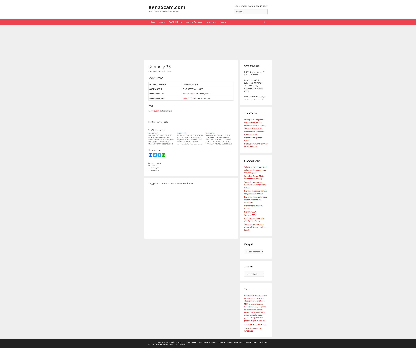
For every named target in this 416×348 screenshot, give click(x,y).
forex (250, 304)
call (245, 298)
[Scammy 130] (191, 138)
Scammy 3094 (250, 215)
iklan (252, 307)
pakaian (246, 318)
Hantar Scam (211, 22)
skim (251, 328)
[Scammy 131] (220, 138)
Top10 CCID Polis (175, 22)
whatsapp (248, 331)
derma (255, 298)
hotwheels (247, 307)
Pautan (156, 111)
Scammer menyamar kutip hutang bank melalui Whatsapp (255, 200)
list (259, 312)
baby (246, 295)
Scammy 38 (155, 168)
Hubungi (223, 22)
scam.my (154, 165)
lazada (256, 312)
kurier (251, 312)
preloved (262, 321)
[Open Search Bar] (264, 22)
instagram (257, 307)
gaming (255, 304)
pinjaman (254, 320)
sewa (264, 325)
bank (254, 295)
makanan (247, 315)
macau (263, 312)
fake (246, 303)
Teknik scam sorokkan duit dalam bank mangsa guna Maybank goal (255, 170)
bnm (265, 295)
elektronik (248, 301)
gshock (260, 304)
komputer (258, 309)
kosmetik (246, 312)
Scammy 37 (155, 170)
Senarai (162, 22)
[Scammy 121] (162, 138)
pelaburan (258, 318)
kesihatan (252, 309)
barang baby (259, 295)
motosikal (253, 315)
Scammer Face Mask (194, 22)
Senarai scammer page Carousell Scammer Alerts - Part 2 (255, 185)
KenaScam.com (166, 7)
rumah (246, 325)
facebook (260, 301)
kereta (246, 309)
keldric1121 (188, 98)
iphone (263, 307)
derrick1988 (188, 93)
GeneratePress (180, 344)
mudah (260, 315)
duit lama (260, 298)
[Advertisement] (208, 41)
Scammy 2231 (250, 212)
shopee (246, 328)
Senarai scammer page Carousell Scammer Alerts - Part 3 (255, 227)
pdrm (252, 318)
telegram (255, 328)
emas (254, 301)
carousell (250, 298)
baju (250, 295)
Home (153, 22)
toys (260, 328)
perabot (247, 320)
